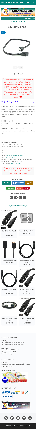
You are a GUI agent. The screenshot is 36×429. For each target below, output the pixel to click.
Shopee (19, 188)
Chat (8, 183)
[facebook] (11, 197)
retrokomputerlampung (16, 151)
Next (21, 67)
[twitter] (16, 197)
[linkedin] (18, 418)
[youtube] (24, 418)
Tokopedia (10, 188)
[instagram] (30, 418)
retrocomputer (10, 157)
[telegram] (24, 197)
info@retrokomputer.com (15, 155)
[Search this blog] (33, 2)
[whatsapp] (20, 197)
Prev (15, 67)
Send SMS (20, 183)
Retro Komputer (16, 164)
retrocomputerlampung (17, 153)
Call (30, 183)
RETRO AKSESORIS (23, 426)
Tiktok (26, 188)
